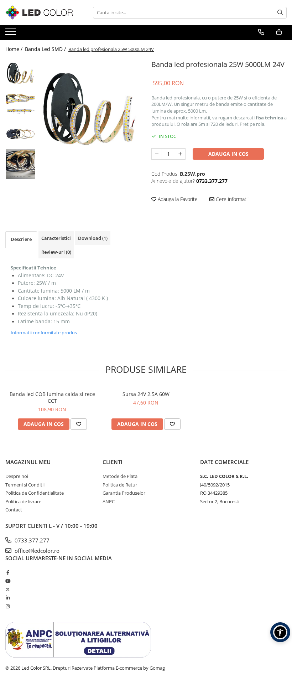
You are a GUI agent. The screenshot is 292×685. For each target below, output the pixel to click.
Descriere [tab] (21, 239)
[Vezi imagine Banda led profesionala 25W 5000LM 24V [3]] (20, 164)
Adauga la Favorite (177, 199)
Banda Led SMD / (46, 49)
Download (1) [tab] (93, 238)
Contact (13, 509)
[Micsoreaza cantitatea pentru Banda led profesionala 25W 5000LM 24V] (156, 154)
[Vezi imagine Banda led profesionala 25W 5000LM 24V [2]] (20, 134)
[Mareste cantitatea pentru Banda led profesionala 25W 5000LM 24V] (180, 154)
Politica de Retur (120, 484)
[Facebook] (7, 572)
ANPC (109, 501)
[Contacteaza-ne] (261, 32)
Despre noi (16, 476)
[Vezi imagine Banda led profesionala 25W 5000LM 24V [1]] (20, 103)
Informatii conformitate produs (44, 332)
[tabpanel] (90, 109)
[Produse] (11, 34)
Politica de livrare (23, 501)
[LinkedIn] (7, 597)
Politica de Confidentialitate (34, 493)
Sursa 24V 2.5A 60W (146, 394)
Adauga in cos (228, 153)
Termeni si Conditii (25, 484)
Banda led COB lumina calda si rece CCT (52, 397)
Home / (14, 49)
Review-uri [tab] (56, 252)
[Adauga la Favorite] (79, 424)
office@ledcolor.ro (36, 550)
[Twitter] (7, 589)
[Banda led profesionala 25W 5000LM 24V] (90, 109)
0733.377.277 (31, 540)
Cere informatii (231, 199)
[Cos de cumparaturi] (279, 32)
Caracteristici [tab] (56, 238)
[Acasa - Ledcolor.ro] (41, 12)
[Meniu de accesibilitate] (280, 632)
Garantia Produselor (124, 493)
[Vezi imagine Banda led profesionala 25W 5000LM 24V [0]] (20, 73)
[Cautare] (280, 13)
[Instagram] (7, 606)
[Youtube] (7, 581)
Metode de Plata (120, 476)
